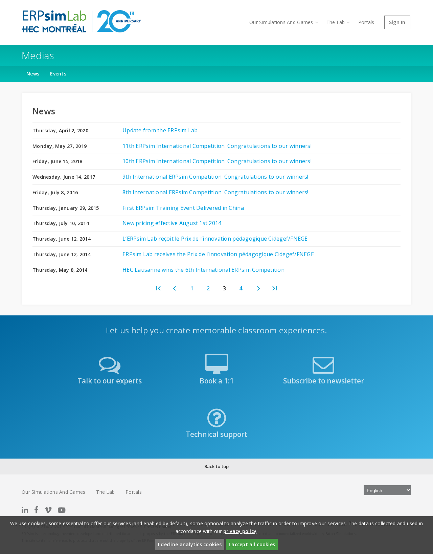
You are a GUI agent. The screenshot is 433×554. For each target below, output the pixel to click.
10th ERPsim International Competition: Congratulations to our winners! (217, 161)
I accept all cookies (252, 544)
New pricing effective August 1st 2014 (171, 223)
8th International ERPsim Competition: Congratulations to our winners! (215, 192)
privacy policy (240, 531)
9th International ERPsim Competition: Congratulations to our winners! (215, 176)
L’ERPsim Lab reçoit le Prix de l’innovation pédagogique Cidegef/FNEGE (215, 238)
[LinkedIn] (25, 510)
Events (58, 73)
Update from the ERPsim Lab (160, 130)
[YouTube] (61, 510)
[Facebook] (36, 510)
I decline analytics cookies (190, 544)
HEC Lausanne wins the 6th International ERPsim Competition (203, 269)
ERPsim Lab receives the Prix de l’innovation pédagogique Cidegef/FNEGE (218, 254)
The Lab (335, 22)
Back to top (216, 466)
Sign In (397, 22)
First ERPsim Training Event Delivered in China (183, 208)
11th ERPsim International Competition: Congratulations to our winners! (217, 146)
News (32, 73)
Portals (366, 22)
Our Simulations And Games (281, 22)
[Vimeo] (48, 510)
